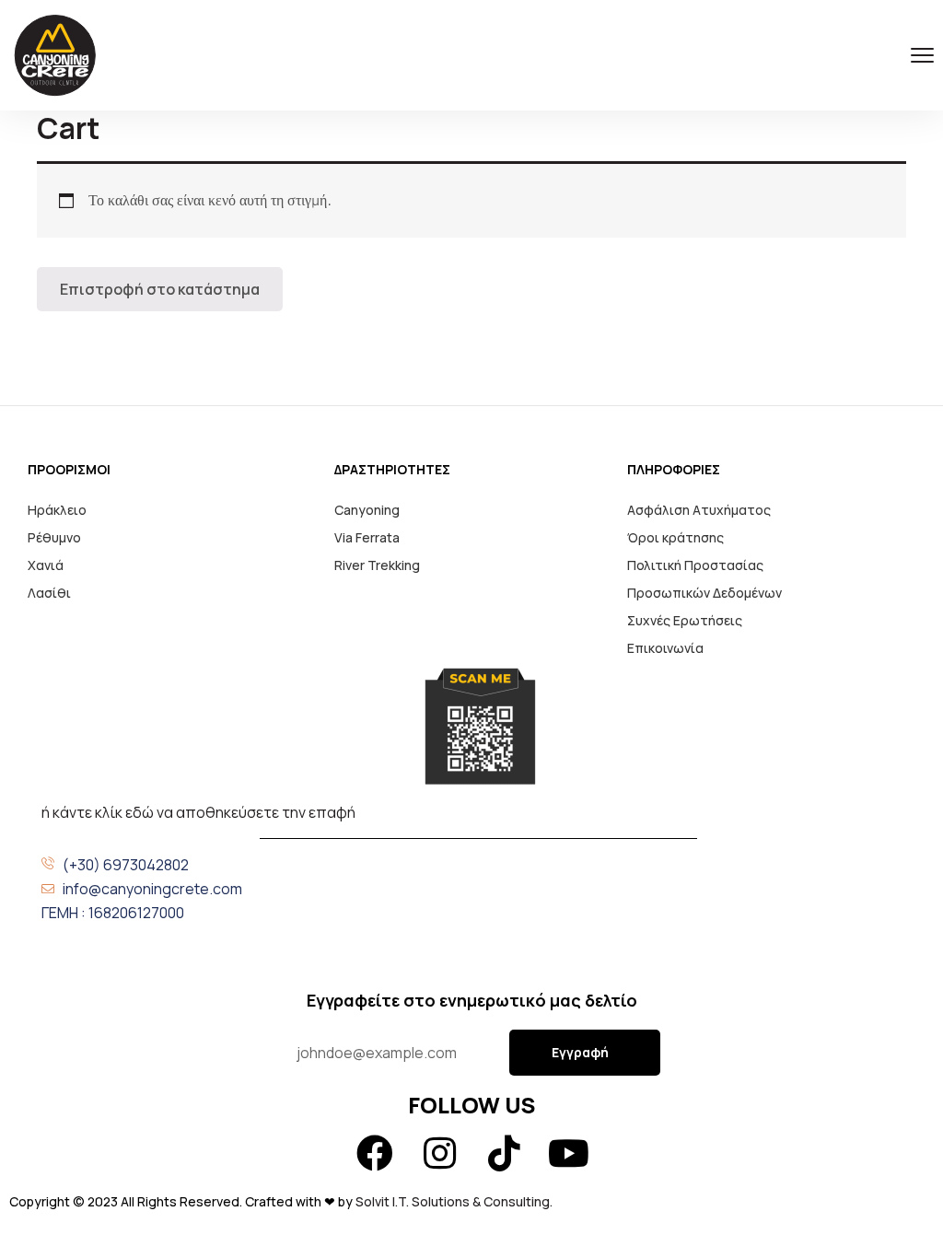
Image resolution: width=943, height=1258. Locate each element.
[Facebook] (374, 1153)
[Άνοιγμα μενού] (922, 55)
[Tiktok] (503, 1153)
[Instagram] (439, 1153)
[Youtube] (568, 1153)
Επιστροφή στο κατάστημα (160, 289)
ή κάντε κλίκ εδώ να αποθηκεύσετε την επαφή (198, 812)
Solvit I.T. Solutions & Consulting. (455, 1201)
